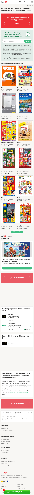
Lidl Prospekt (4, 455)
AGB (2, 488)
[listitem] (9, 78)
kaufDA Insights (4, 463)
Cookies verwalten (21, 488)
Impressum (20, 484)
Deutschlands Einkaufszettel (8, 461)
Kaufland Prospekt (5, 441)
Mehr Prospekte (17, 232)
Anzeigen (29, 5)
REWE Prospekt (4, 444)
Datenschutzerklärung (17, 54)
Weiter (17, 23)
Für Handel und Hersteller (7, 430)
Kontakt (19, 486)
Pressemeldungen (5, 468)
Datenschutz (4, 486)
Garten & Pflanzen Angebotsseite (19, 392)
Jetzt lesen (17, 268)
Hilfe (2, 484)
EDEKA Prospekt (5, 439)
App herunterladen (5, 465)
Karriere (3, 433)
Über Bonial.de (4, 428)
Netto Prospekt (4, 452)
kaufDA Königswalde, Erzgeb (9, 416)
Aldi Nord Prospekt (5, 450)
